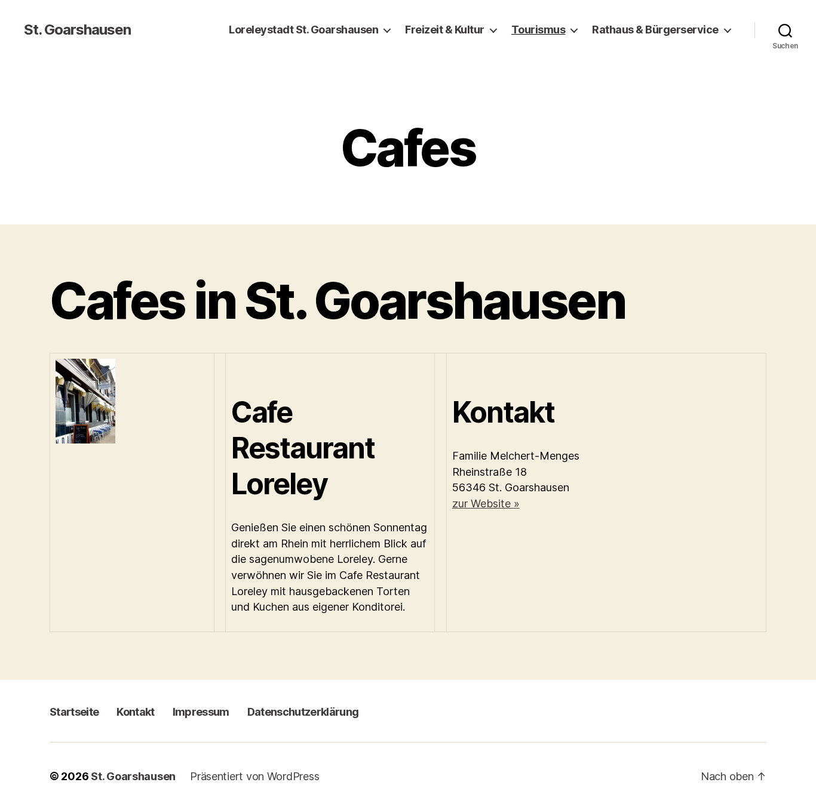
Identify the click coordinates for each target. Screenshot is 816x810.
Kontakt (135, 712)
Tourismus (538, 29)
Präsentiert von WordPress (254, 776)
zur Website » (486, 503)
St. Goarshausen (77, 30)
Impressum (201, 712)
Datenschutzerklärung (303, 712)
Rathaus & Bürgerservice (655, 29)
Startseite (74, 712)
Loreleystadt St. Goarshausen (303, 29)
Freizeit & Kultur (444, 29)
